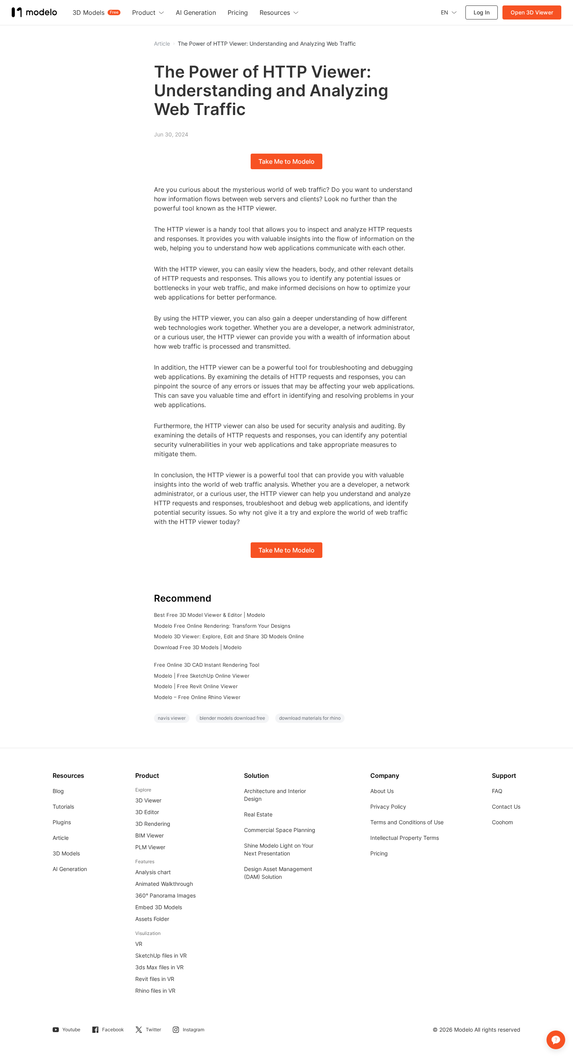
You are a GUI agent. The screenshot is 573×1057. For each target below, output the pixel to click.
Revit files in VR (154, 979)
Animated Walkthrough (164, 883)
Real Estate (258, 814)
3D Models (66, 853)
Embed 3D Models (158, 907)
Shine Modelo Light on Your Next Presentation (278, 849)
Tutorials (63, 806)
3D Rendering (152, 823)
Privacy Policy (388, 806)
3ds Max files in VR (159, 967)
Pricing (379, 853)
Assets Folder (152, 918)
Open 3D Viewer (532, 12)
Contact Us (506, 806)
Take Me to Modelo (286, 161)
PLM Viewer (150, 847)
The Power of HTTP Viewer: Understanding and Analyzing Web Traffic (267, 44)
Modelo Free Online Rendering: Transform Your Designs (222, 626)
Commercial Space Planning (279, 830)
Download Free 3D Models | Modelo (198, 647)
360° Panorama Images (165, 895)
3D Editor (147, 812)
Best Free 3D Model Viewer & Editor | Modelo (209, 615)
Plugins (62, 822)
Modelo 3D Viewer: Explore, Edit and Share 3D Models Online (229, 636)
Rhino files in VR (155, 990)
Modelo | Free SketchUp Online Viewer (201, 676)
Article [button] (162, 44)
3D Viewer (148, 800)
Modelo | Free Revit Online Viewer (196, 686)
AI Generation (70, 869)
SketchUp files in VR (161, 955)
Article (61, 837)
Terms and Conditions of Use (407, 822)
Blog (58, 791)
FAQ (497, 791)
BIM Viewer (149, 835)
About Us (382, 791)
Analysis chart (153, 872)
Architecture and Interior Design (275, 795)
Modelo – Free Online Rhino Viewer (197, 697)
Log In (482, 12)
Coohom (502, 822)
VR (138, 943)
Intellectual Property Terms (404, 837)
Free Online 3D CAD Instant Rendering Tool (206, 665)
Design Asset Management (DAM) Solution (278, 873)
